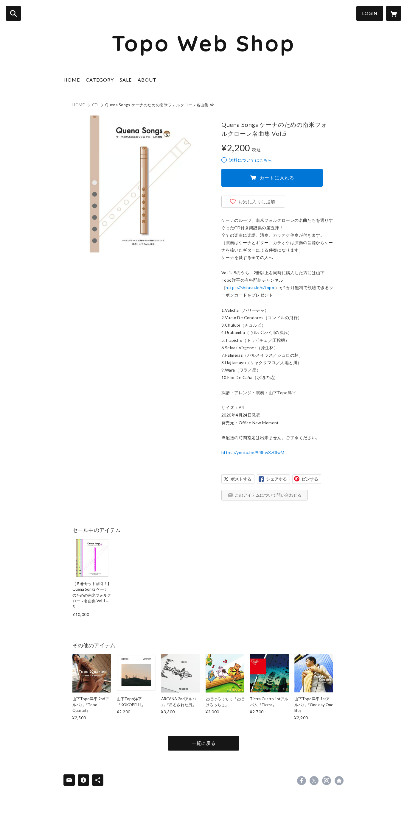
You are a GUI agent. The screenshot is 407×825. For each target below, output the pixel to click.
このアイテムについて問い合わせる (268, 495)
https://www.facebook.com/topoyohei (301, 780)
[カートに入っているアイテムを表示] (393, 13)
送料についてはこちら (250, 160)
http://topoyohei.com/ (339, 780)
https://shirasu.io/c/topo (250, 287)
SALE (126, 79)
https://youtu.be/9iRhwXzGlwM (253, 452)
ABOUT (147, 79)
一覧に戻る (203, 743)
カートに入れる (277, 177)
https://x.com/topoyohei (314, 780)
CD (95, 104)
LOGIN (369, 13)
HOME (71, 79)
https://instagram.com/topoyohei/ (326, 780)
